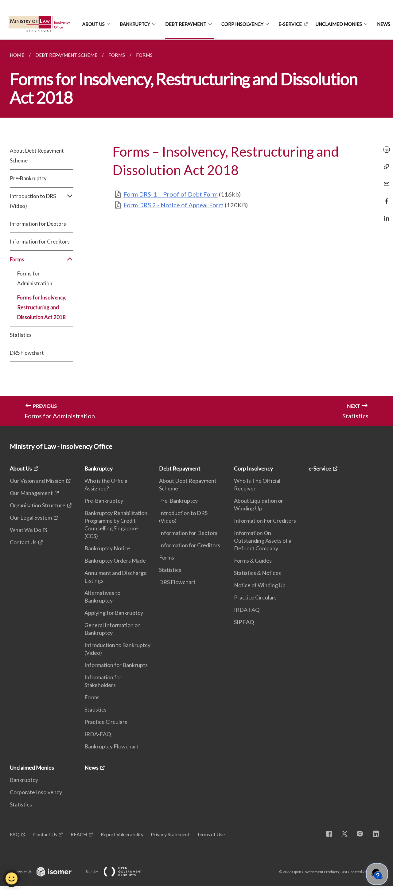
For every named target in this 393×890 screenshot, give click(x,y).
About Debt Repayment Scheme (37, 155)
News (91, 767)
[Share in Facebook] (385, 197)
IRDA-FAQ (97, 734)
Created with (21, 871)
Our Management (31, 493)
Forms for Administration (34, 278)
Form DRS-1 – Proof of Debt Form (170, 194)
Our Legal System (31, 517)
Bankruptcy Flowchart (111, 746)
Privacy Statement (170, 834)
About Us (93, 24)
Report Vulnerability (122, 834)
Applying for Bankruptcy (113, 612)
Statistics (21, 335)
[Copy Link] (385, 166)
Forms (91, 697)
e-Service (290, 24)
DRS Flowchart (27, 352)
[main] (196, 233)
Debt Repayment (185, 24)
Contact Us (23, 542)
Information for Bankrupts (116, 665)
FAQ (15, 834)
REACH (79, 834)
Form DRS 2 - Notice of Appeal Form (173, 205)
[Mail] (385, 180)
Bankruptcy (135, 24)
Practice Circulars (105, 721)
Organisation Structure (37, 505)
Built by (92, 871)
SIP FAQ (244, 622)
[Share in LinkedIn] (385, 214)
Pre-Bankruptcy (28, 178)
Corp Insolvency (242, 24)
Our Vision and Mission (37, 480)
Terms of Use (211, 834)
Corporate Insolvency (36, 792)
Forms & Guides (253, 560)
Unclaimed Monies (339, 24)
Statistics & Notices (257, 572)
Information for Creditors (40, 241)
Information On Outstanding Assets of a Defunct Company (262, 540)
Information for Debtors (38, 224)
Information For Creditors (265, 520)
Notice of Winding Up (260, 585)
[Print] (385, 149)
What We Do (25, 529)
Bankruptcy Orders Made (115, 560)
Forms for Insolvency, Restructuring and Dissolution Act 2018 (41, 307)
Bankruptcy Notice (107, 548)
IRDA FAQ (246, 609)
